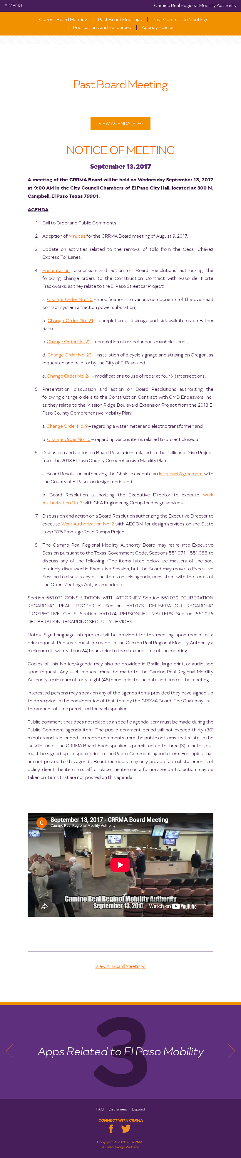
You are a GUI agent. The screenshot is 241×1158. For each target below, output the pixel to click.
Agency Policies (158, 28)
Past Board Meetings (120, 20)
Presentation (56, 270)
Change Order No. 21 (70, 321)
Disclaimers (118, 1110)
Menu (13, 6)
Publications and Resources (102, 28)
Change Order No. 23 (69, 355)
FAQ (100, 1110)
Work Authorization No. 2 (87, 524)
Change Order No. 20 (70, 299)
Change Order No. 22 (69, 342)
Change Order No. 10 (69, 439)
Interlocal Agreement (181, 474)
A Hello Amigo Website (120, 1147)
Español (138, 1110)
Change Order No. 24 (69, 376)
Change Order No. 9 (67, 426)
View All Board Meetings (120, 966)
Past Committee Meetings (180, 20)
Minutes (77, 236)
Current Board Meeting (63, 20)
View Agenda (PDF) (120, 123)
